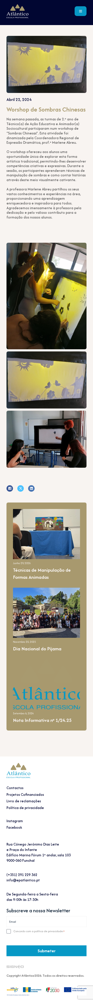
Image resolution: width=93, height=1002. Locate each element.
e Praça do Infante (21, 849)
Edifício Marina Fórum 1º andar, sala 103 (38, 855)
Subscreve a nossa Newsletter (38, 910)
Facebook (14, 827)
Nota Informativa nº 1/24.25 (42, 720)
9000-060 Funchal (20, 860)
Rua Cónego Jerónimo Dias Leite (32, 844)
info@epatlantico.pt (23, 880)
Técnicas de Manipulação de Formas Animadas (42, 574)
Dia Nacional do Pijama (37, 648)
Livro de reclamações (23, 801)
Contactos (14, 787)
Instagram (14, 820)
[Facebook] (9, 488)
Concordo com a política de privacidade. (38, 931)
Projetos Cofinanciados (25, 794)
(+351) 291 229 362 (21, 874)
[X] (20, 488)
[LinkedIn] (31, 488)
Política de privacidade (25, 807)
